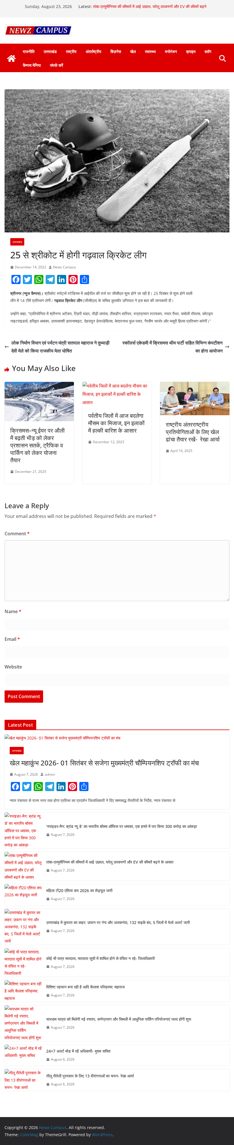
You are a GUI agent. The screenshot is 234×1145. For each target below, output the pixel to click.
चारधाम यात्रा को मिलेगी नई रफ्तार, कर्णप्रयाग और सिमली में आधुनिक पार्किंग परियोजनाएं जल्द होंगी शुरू (118, 1019)
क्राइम (190, 51)
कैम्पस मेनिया (32, 65)
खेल (133, 51)
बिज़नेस (115, 51)
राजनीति (29, 51)
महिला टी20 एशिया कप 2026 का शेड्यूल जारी (79, 890)
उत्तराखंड (50, 51)
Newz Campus (64, 267)
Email (12, 639)
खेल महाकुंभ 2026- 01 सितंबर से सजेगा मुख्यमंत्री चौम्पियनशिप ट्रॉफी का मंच (104, 762)
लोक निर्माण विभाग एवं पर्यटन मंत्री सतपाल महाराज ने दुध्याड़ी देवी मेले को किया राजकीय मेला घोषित (60, 347)
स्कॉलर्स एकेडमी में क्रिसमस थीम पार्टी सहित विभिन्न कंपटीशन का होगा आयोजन (172, 347)
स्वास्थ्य (150, 51)
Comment (17, 533)
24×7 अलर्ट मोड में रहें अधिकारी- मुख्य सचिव (78, 1051)
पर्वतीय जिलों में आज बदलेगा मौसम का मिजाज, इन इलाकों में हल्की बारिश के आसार (116, 423)
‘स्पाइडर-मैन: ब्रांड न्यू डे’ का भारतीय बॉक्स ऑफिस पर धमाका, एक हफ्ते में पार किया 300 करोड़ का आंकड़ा (121, 826)
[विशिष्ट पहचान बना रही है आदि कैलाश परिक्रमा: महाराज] (23, 991)
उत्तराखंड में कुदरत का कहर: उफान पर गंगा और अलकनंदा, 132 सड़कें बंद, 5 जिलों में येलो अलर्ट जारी (118, 922)
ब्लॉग (208, 51)
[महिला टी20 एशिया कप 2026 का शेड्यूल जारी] (23, 894)
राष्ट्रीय (71, 51)
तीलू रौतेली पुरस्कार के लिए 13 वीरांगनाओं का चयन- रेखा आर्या (90, 1076)
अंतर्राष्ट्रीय (93, 51)
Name (13, 611)
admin (50, 774)
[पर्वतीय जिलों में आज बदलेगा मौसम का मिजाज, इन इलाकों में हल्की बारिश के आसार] (117, 386)
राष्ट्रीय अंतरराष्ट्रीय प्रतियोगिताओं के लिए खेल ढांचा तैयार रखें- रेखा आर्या (193, 432)
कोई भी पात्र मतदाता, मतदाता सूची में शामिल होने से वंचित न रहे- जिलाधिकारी (100, 958)
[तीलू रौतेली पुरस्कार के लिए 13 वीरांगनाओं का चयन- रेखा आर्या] (23, 1080)
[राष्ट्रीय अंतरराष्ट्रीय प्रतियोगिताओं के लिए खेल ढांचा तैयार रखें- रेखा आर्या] (194, 386)
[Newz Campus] (11, 58)
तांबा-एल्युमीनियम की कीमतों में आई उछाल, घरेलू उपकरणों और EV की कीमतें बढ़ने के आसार (110, 862)
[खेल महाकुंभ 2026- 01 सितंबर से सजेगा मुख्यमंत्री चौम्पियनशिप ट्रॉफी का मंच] (117, 737)
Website (13, 667)
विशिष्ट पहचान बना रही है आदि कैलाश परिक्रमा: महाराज (85, 987)
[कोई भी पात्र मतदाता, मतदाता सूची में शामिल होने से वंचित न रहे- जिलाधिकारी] (23, 962)
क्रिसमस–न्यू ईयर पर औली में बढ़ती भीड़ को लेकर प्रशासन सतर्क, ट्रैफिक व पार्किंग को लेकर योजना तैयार (37, 445)
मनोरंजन (171, 51)
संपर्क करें (56, 65)
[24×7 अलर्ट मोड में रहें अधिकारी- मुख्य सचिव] (23, 1055)
